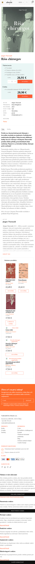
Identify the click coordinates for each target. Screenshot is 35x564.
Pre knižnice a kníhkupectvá (25, 430)
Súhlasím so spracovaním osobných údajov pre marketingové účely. (16, 404)
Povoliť (7, 525)
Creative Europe (22, 442)
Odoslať (28, 400)
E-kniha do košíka (10, 322)
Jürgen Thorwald (6, 56)
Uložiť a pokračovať (17, 562)
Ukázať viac (6, 254)
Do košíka (25, 81)
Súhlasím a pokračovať (17, 494)
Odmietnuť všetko (5, 497)
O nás (19, 428)
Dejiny (5, 121)
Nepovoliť (2, 525)
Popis (3, 129)
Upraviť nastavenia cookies (17, 497)
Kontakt (20, 432)
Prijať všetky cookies (17, 510)
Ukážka (9, 129)
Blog (19, 438)
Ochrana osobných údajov (21, 405)
